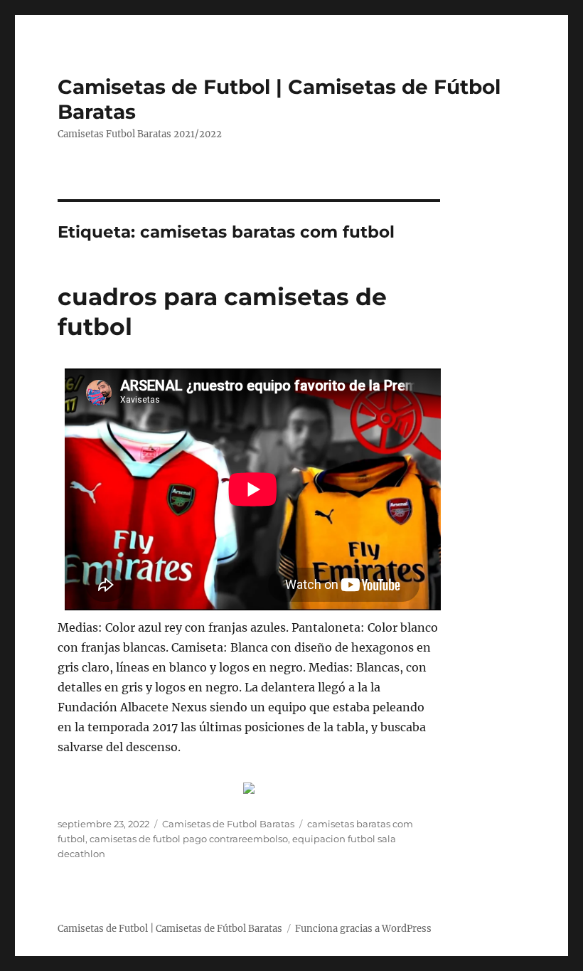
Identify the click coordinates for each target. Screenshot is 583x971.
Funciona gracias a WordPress (363, 929)
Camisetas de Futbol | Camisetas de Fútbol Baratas (170, 929)
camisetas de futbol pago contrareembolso (189, 838)
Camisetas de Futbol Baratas (228, 823)
